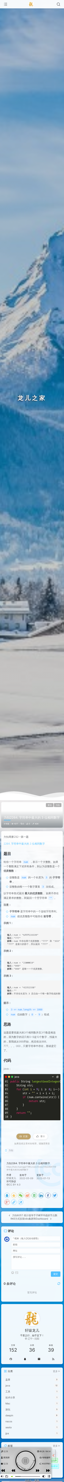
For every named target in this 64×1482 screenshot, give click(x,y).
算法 (50, 805)
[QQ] (7, 1195)
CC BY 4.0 (14, 1184)
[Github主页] (11, 1359)
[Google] (7, 1202)
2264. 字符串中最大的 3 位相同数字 (24, 843)
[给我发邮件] (39, 1359)
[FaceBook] (48, 1195)
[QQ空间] (14, 1195)
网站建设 (53, 1466)
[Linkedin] (41, 1195)
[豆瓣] (34, 1195)
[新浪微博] (27, 1195)
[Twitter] (55, 1195)
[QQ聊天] (25, 1359)
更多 (55, 1371)
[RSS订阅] (53, 1359)
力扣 (58, 805)
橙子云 (47, 1464)
